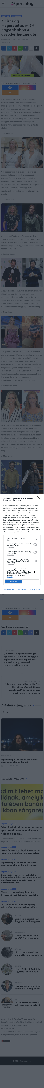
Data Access (22, 589)
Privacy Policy (35, 589)
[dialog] (22, 544)
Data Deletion (9, 589)
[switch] (35, 544)
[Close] (39, 498)
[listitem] (22, 539)
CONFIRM (13, 581)
